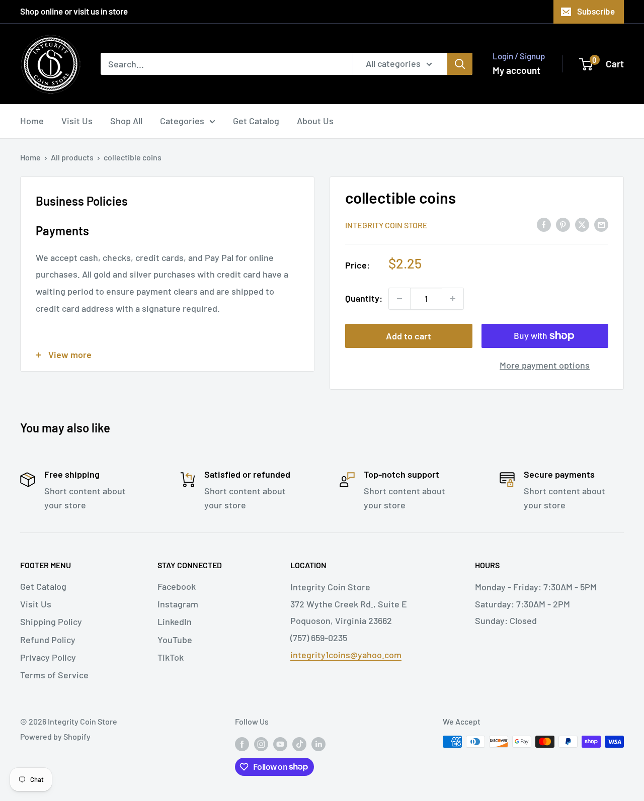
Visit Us (77, 120)
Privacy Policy (48, 657)
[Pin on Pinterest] (563, 224)
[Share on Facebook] (544, 224)
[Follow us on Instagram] (261, 743)
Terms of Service (54, 674)
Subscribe (596, 11)
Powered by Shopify (55, 736)
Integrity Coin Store (386, 225)
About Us (315, 120)
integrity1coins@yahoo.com (345, 654)
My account (516, 70)
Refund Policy (47, 639)
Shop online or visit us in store (74, 11)
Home (32, 120)
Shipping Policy (51, 621)
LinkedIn (174, 621)
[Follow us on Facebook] (242, 743)
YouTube (174, 639)
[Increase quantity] (452, 298)
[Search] (459, 64)
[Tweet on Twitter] (582, 224)
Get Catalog (256, 120)
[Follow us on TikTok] (299, 743)
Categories (182, 120)
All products (72, 157)
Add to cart (408, 335)
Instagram (177, 603)
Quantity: (363, 298)
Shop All (126, 120)
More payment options (545, 365)
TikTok (170, 657)
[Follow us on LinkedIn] (318, 743)
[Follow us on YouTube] (280, 743)
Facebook (176, 586)
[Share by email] (601, 224)
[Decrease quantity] (399, 298)
